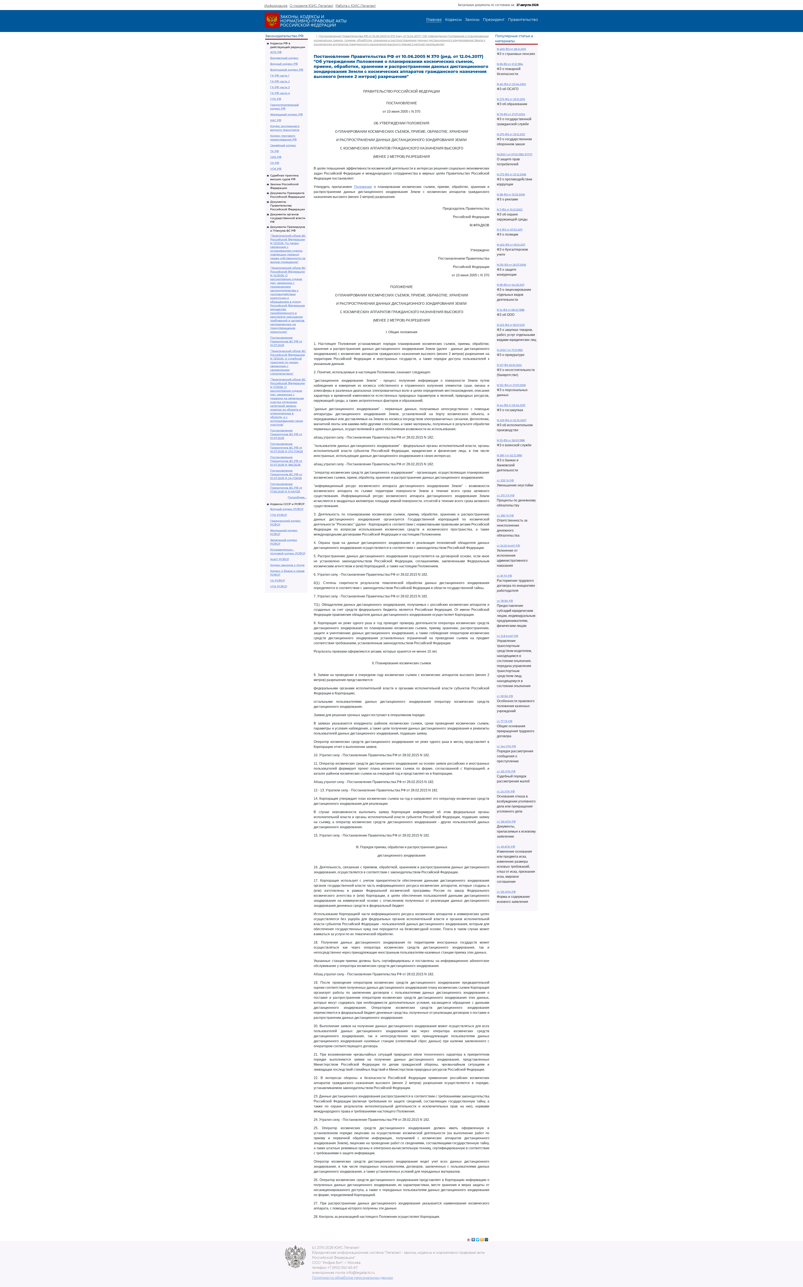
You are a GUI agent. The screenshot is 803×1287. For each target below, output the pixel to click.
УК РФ (274, 163)
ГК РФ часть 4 (280, 93)
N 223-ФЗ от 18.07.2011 (511, 325)
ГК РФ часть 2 (280, 81)
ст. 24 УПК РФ (506, 791)
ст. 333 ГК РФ (505, 480)
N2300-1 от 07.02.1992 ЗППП (514, 154)
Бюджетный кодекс (284, 58)
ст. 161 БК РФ (505, 696)
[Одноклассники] (482, 1238)
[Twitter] (478, 1238)
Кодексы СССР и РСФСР (287, 504)
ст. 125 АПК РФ (506, 891)
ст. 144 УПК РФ (506, 746)
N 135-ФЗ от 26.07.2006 (511, 264)
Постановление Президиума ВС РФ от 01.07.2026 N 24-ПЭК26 (286, 474)
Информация (276, 6)
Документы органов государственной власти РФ (287, 218)
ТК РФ (274, 151)
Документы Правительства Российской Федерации (287, 205)
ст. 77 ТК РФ (504, 721)
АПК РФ (276, 52)
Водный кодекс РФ (284, 63)
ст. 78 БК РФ (505, 600)
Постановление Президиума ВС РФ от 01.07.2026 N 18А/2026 (286, 460)
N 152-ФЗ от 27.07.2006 (511, 385)
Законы (472, 19)
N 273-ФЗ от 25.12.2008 (511, 174)
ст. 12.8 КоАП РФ (507, 636)
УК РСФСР (277, 580)
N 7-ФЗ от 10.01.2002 (510, 209)
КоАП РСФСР (279, 559)
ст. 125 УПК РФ (506, 771)
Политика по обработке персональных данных (352, 1278)
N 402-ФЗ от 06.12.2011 (511, 244)
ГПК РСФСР (278, 515)
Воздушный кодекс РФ (286, 69)
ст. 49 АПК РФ (506, 846)
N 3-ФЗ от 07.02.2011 (509, 229)
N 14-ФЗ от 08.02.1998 (510, 309)
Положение (363, 187)
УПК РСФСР (278, 586)
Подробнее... (297, 497)
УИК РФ (275, 157)
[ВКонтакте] (473, 1238)
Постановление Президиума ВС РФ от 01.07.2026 (286, 341)
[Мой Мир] (486, 1238)
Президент (494, 19)
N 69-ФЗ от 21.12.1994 (510, 64)
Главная (434, 19)
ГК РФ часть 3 (280, 87)
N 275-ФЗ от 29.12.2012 (511, 134)
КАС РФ (275, 120)
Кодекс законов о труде (287, 565)
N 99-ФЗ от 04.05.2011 (510, 284)
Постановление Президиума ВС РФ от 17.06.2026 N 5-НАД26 (286, 487)
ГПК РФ (275, 99)
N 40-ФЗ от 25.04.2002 (511, 84)
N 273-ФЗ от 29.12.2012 (511, 99)
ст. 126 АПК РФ (506, 821)
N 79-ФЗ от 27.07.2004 (511, 114)
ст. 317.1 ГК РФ (505, 495)
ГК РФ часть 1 (279, 75)
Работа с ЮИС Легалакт (355, 6)
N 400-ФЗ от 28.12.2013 (511, 49)
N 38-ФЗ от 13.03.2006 (511, 194)
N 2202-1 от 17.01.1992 (510, 350)
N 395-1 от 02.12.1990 (509, 455)
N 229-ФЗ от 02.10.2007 (511, 420)
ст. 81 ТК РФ (504, 575)
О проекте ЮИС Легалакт (311, 6)
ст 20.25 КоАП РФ (508, 545)
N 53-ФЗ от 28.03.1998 (511, 440)
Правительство (523, 19)
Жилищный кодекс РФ (286, 114)
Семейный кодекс (283, 145)
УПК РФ (275, 168)
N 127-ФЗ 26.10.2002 (509, 365)
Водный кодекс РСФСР (286, 509)
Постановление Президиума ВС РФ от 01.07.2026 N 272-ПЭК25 (286, 447)
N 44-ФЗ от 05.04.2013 (511, 405)
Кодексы (453, 19)
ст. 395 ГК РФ (505, 515)
